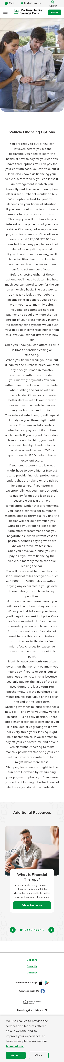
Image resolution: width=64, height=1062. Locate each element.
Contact (32, 972)
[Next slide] (51, 930)
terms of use (15, 1046)
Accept (16, 1055)
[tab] (21, 930)
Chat (11, 3)
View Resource (32, 905)
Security (32, 966)
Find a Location (32, 3)
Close (38, 1055)
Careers (32, 959)
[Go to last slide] (13, 930)
